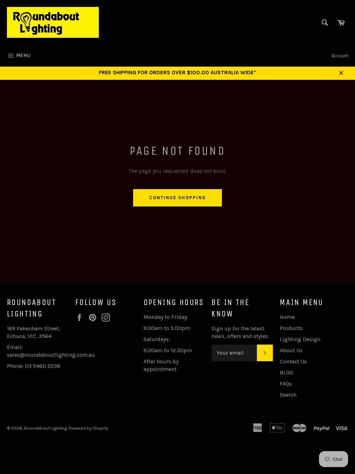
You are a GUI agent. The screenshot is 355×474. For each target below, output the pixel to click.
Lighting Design (300, 339)
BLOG (286, 372)
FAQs (286, 383)
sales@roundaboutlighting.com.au (51, 355)
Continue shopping (177, 197)
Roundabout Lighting (45, 428)
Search (288, 394)
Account (339, 55)
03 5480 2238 (42, 366)
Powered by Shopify (88, 428)
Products (291, 328)
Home (287, 317)
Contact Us (293, 361)
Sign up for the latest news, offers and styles (239, 332)
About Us (291, 350)
